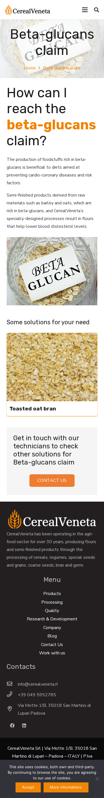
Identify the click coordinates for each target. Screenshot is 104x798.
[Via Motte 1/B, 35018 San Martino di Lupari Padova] (12, 709)
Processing (52, 602)
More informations (66, 787)
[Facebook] (12, 725)
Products (52, 594)
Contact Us (52, 645)
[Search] (96, 10)
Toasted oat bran (32, 408)
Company (52, 628)
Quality (52, 611)
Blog (52, 636)
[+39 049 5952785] (12, 695)
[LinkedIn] (24, 725)
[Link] (27, 9)
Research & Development (52, 619)
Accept (28, 787)
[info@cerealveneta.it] (12, 684)
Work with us (52, 653)
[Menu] (84, 10)
